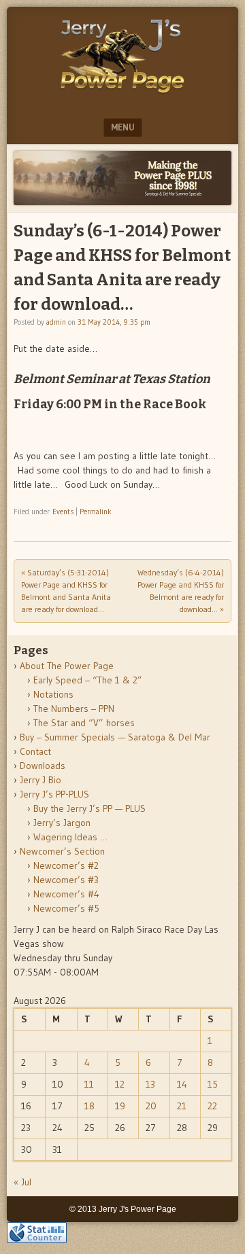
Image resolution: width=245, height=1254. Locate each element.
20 (151, 1106)
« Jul (22, 1182)
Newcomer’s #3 (66, 880)
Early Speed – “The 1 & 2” (87, 680)
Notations (53, 694)
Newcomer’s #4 (66, 894)
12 (120, 1084)
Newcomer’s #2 (66, 865)
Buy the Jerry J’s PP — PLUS (89, 808)
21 (181, 1106)
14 (182, 1084)
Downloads (42, 765)
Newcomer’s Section (62, 851)
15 (213, 1084)
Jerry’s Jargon (62, 823)
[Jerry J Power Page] (122, 96)
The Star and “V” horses (84, 723)
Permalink (96, 511)
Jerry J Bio (40, 780)
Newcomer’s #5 (66, 908)
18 (89, 1106)
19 (120, 1106)
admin (56, 322)
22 (212, 1106)
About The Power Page (67, 666)
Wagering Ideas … (70, 837)
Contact (35, 751)
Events (63, 511)
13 (150, 1084)
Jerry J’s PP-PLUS (54, 794)
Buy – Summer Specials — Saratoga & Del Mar (115, 737)
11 (89, 1084)
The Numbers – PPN (73, 708)
